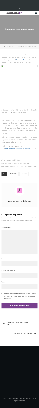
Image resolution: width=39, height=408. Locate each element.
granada (26, 163)
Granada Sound (22, 60)
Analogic (6, 163)
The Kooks (33, 166)
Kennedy (19, 166)
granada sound (8, 166)
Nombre (5, 259)
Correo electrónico (9, 270)
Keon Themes (20, 398)
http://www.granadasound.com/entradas (20, 149)
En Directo (13, 174)
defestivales (16, 163)
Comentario (6, 228)
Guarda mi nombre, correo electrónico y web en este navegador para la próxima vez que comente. (20, 296)
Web (3, 282)
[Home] (4, 46)
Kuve (26, 166)
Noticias (24, 174)
